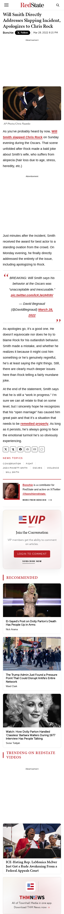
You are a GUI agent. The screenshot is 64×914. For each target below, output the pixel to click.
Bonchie (8, 32)
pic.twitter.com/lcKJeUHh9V (32, 295)
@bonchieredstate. (34, 493)
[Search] (57, 5)
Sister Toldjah (13, 743)
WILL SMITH (12, 472)
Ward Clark (11, 686)
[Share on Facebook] (20, 449)
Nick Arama (12, 629)
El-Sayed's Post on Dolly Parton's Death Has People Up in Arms (31, 623)
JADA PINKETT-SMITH (15, 468)
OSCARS (37, 468)
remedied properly (34, 423)
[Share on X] (6, 449)
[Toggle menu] (6, 5)
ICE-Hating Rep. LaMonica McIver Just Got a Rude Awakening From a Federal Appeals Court (31, 866)
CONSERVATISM (12, 463)
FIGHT (29, 463)
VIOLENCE (53, 468)
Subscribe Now (32, 561)
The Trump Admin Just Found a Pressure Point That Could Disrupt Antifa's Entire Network (31, 678)
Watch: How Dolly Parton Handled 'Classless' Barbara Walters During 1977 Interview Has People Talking (30, 735)
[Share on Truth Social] (13, 449)
